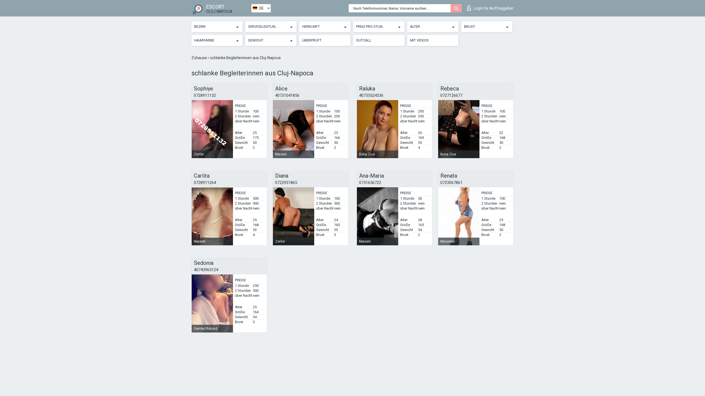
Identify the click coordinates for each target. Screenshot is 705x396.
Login (493, 8)
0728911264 (205, 182)
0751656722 (370, 182)
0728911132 (205, 95)
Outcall (364, 40)
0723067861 (451, 182)
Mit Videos (419, 40)
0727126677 (451, 95)
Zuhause (199, 58)
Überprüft (311, 40)
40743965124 (206, 269)
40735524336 (371, 95)
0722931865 (286, 182)
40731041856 (287, 95)
